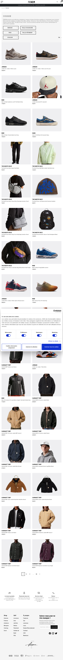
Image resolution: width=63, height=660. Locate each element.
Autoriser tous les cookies (51, 347)
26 (36, 574)
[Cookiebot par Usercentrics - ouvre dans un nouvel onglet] (54, 311)
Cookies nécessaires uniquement (11, 346)
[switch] (24, 335)
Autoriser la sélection (31, 347)
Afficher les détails (53, 341)
